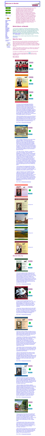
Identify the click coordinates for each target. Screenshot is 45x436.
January (7, 23)
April (6, 26)
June (6, 33)
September (7, 30)
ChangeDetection (8, 47)
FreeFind (10, 15)
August (6, 31)
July (6, 32)
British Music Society (17, 33)
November (7, 28)
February (7, 24)
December (7, 27)
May (6, 22)
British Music (15, 36)
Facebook (7, 40)
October (6, 29)
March (6, 25)
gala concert (17, 34)
